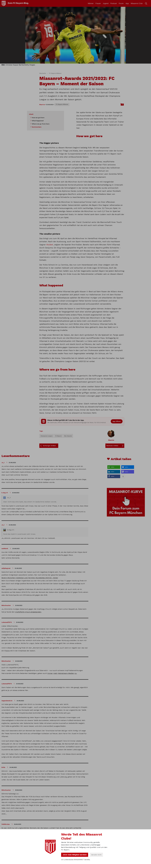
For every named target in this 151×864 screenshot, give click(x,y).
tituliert (49, 244)
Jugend (105, 3)
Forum (121, 3)
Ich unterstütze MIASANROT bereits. (75, 860)
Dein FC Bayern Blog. (18, 3)
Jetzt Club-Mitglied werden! (75, 855)
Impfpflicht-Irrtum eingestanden (28, 612)
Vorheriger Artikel (49, 445)
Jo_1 (3, 462)
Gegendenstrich (7, 700)
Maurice (42, 104)
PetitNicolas (6, 824)
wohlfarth (5, 548)
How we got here (38, 117)
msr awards (68, 436)
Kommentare (36, 127)
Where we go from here (40, 124)
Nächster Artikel (112, 445)
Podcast (113, 3)
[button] (113, 467)
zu (76, 673)
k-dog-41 (5, 492)
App (127, 3)
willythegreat (6, 568)
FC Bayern (58, 436)
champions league (46, 436)
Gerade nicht (96, 855)
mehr (55, 673)
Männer (91, 3)
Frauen (98, 3)
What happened (37, 120)
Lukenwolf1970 (7, 622)
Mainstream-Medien (66, 673)
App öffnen (117, 421)
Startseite (42, 73)
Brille (3, 767)
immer (50, 673)
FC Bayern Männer (55, 73)
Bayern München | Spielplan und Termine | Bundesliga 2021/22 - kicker (30, 578)
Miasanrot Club (137, 3)
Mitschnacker (6, 605)
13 (122, 104)
